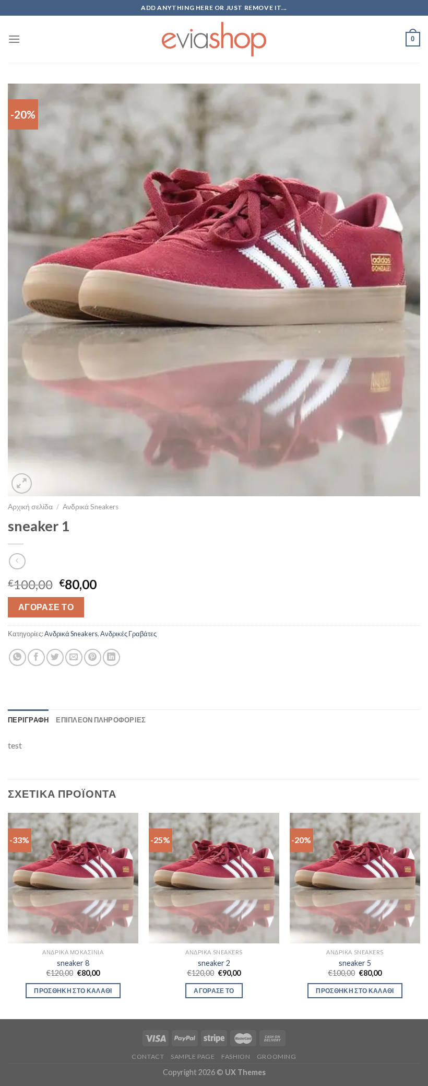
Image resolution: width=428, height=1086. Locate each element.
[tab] (28, 719)
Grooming (276, 1056)
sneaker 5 (355, 963)
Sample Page (193, 1056)
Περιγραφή (28, 720)
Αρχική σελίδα (30, 507)
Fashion (235, 1056)
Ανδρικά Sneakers (90, 507)
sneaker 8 (73, 963)
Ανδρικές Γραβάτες (128, 633)
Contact (148, 1056)
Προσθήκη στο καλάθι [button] (73, 990)
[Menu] (14, 39)
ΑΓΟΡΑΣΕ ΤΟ (46, 607)
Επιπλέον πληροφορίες (101, 720)
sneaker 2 (214, 963)
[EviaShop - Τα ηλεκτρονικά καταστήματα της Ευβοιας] (214, 39)
